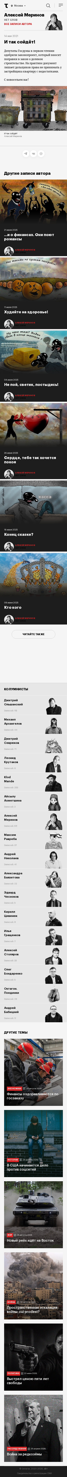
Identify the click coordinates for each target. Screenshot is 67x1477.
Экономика (14, 1089)
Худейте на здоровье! (26, 312)
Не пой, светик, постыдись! (31, 385)
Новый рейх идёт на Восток (30, 1240)
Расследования (17, 1449)
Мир (10, 1235)
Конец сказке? (19, 534)
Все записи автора (18, 24)
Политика (13, 1373)
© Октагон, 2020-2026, (33, 1469)
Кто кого (12, 607)
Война (11, 1302)
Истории (13, 1160)
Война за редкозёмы (24, 1454)
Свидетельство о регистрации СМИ (34, 1473)
